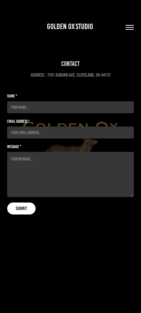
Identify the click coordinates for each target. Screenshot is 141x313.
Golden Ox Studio (70, 26)
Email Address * (18, 121)
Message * (14, 146)
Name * (12, 96)
